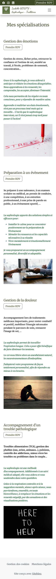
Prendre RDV (44, 2)
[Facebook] (3, 2)
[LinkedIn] (13, 2)
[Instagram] (8, 2)
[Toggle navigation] (49, 10)
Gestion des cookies (18, 564)
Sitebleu (36, 573)
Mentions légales (41, 564)
